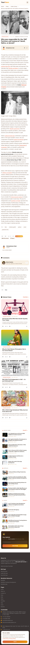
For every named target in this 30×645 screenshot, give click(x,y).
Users (2, 604)
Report (13, 238)
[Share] (27, 48)
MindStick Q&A (4, 584)
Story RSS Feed (4, 575)
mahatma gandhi (12, 227)
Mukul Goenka (9, 262)
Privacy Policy (13, 638)
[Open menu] (27, 2)
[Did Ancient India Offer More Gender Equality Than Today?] (15, 307)
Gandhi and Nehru (13, 68)
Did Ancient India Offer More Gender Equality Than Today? (14, 319)
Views (7, 6)
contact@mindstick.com (7, 620)
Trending (3, 601)
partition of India (15, 201)
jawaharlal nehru (5, 229)
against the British (19, 139)
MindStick (3, 580)
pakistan (19, 227)
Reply (6, 289)
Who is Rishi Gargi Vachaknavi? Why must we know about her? (15, 410)
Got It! (15, 641)
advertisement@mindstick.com (9, 622)
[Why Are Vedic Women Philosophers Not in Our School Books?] (15, 337)
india (6, 227)
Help (2, 597)
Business (3, 606)
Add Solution (19, 236)
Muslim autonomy (15, 128)
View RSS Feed (4, 571)
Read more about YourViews (7, 566)
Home (2, 6)
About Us (3, 591)
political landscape (10, 136)
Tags (2, 602)
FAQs (2, 595)
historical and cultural (17, 197)
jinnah (25, 227)
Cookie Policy (6, 638)
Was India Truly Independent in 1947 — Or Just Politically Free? (14, 380)
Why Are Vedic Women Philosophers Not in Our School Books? (14, 349)
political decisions (5, 66)
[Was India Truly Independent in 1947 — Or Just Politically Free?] (15, 368)
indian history (14, 6)
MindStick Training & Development (8, 582)
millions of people (7, 172)
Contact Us (3, 593)
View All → (25, 430)
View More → (26, 297)
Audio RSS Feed (4, 573)
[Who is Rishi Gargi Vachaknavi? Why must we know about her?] (15, 398)
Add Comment (6, 238)
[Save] (25, 48)
